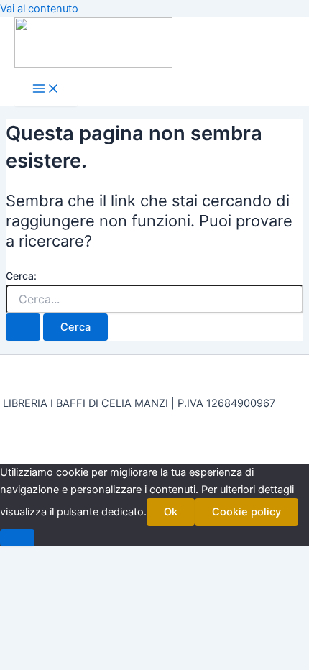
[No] (17, 537)
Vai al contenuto (39, 8)
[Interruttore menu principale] (46, 89)
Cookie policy (246, 511)
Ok (170, 511)
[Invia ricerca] (23, 327)
